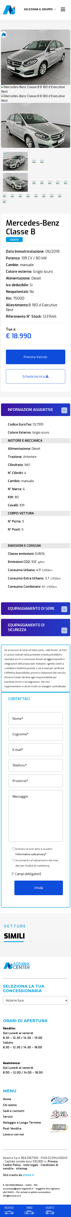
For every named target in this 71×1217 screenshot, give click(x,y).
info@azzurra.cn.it (12, 1196)
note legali (30, 1165)
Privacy (53, 1161)
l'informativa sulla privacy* (30, 854)
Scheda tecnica (34, 376)
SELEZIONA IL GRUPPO (39, 9)
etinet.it (28, 1175)
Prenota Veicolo (35, 357)
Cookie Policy (12, 1165)
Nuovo (9, 1208)
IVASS (29, 1185)
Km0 (29, 1208)
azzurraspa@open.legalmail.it (18, 1188)
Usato (50, 1208)
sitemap (21, 1168)
